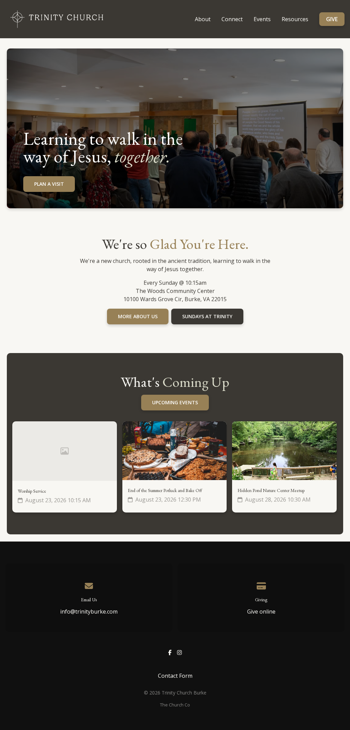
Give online (261, 611)
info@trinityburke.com (89, 611)
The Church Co (175, 705)
